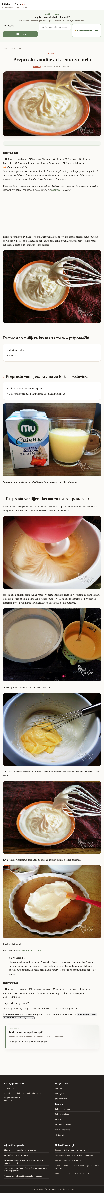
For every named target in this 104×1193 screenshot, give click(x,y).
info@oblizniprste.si (12, 1098)
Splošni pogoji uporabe (64, 1109)
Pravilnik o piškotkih (63, 1125)
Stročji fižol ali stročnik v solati (16, 1155)
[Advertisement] (52, 213)
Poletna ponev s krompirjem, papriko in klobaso (23, 1176)
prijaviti (44, 1041)
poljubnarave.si (61, 1099)
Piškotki (58, 1119)
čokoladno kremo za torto (29, 950)
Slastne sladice (17, 48)
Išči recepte (8, 25)
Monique (37, 66)
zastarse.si (59, 1088)
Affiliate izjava (61, 1135)
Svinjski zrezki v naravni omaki (76, 1150)
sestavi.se (55, 189)
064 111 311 (9, 1100)
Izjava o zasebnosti (63, 1130)
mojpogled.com (61, 1094)
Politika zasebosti (62, 1114)
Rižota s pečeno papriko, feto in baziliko (20, 1150)
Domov (5, 48)
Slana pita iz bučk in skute (78, 1173)
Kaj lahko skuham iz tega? (86, 30)
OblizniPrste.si (9, 1088)
